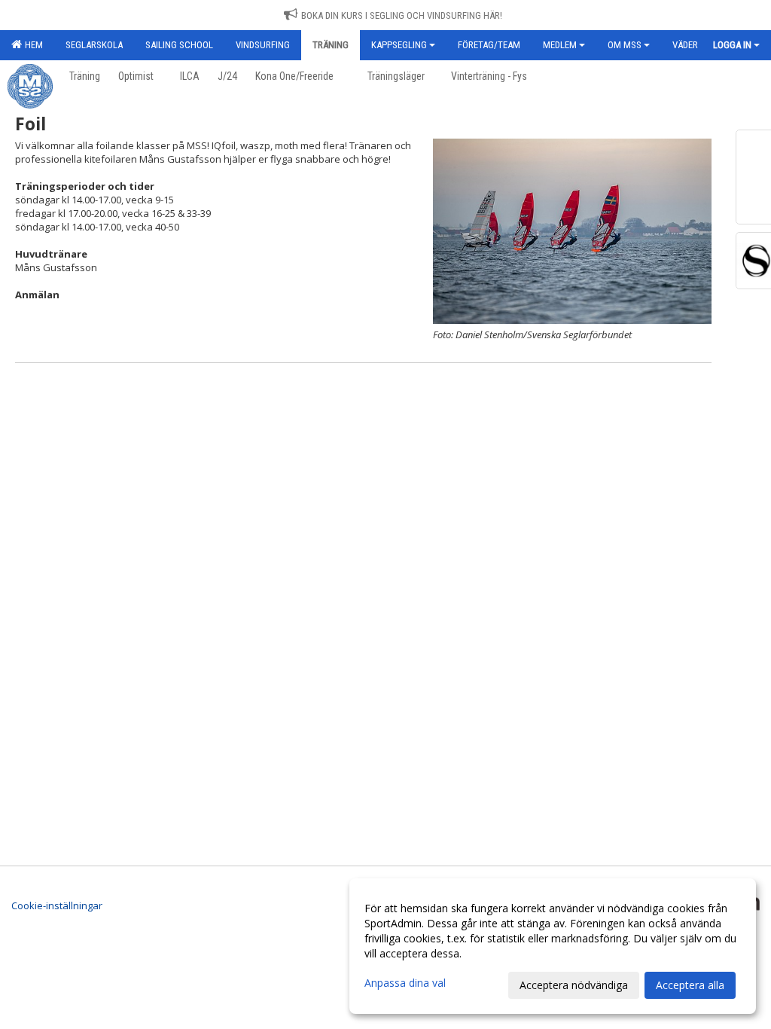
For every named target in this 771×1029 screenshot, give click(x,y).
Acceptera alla (690, 985)
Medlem (560, 44)
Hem (31, 44)
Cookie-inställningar (56, 905)
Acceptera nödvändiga (574, 985)
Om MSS (624, 44)
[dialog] (552, 946)
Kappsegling (399, 44)
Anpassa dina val (405, 983)
